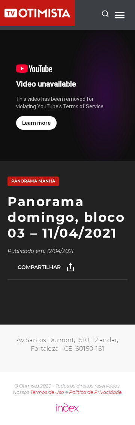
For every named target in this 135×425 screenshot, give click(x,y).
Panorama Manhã (33, 181)
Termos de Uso (47, 392)
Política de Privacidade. (96, 392)
